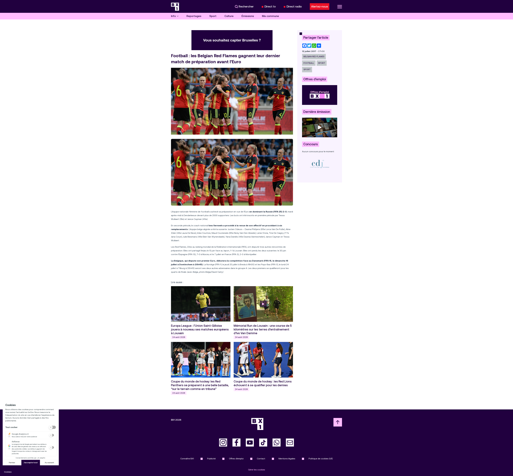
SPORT (321, 63)
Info (173, 16)
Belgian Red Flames (314, 56)
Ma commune (270, 16)
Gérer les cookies (256, 469)
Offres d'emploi (236, 458)
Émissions (248, 16)
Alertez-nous (319, 7)
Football (309, 63)
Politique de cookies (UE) (321, 458)
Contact (261, 458)
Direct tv (270, 7)
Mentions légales (287, 458)
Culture (229, 16)
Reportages (193, 16)
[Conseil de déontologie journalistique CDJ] (319, 163)
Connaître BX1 (187, 458)
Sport (212, 16)
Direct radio (294, 7)
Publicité (211, 458)
